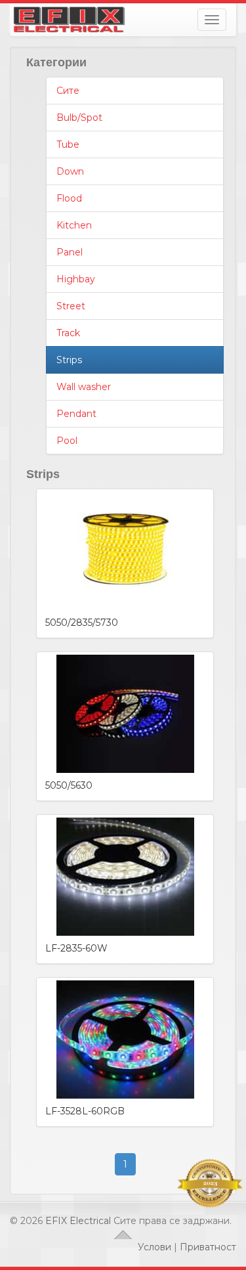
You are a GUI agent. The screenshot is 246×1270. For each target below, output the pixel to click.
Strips (69, 360)
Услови (154, 1247)
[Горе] (123, 1234)
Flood (69, 198)
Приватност (208, 1247)
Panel (69, 252)
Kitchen (74, 225)
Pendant (76, 414)
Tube (67, 144)
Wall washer (83, 387)
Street (70, 306)
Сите (67, 91)
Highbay (75, 279)
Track (68, 333)
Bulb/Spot (79, 117)
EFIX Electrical (78, 1221)
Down (70, 171)
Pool (66, 441)
